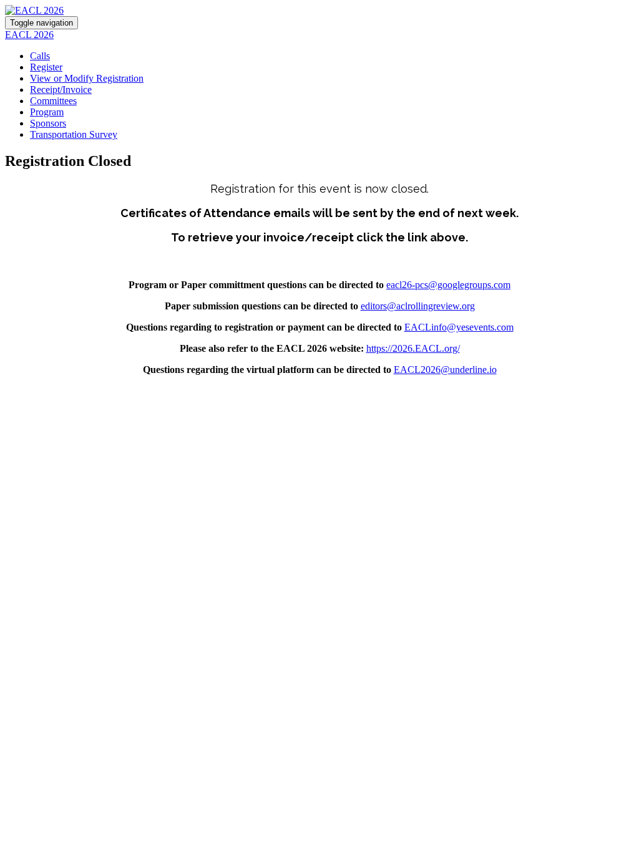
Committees (53, 100)
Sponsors (48, 123)
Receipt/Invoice (61, 89)
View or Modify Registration (87, 78)
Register (46, 67)
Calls (40, 56)
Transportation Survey (73, 134)
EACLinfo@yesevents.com (459, 327)
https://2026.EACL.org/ (413, 348)
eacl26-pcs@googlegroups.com (448, 284)
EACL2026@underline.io (445, 369)
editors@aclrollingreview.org (418, 306)
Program (47, 112)
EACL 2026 (29, 34)
